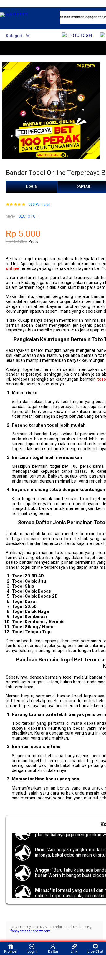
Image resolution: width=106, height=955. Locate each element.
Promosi (10, 951)
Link (74, 951)
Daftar (53, 951)
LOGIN (31, 187)
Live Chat (95, 951)
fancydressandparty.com (30, 931)
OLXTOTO (27, 216)
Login (32, 951)
